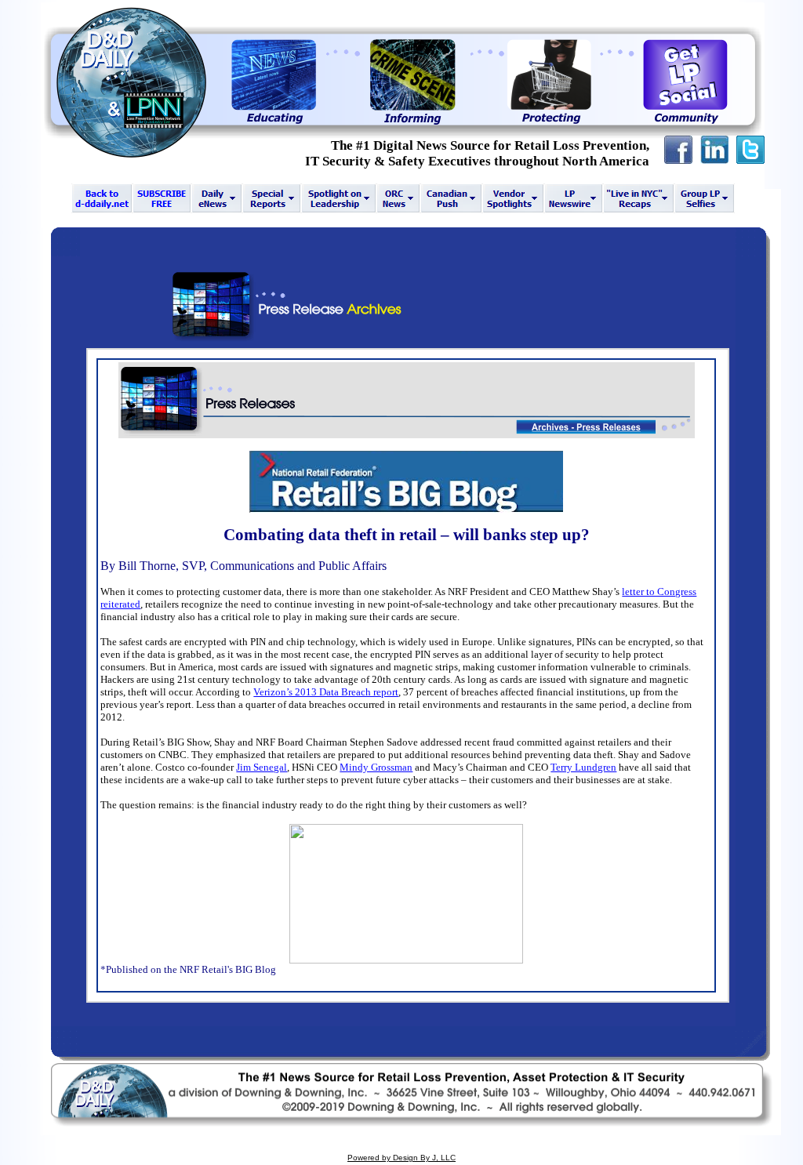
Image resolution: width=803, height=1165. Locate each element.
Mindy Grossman (376, 767)
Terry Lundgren (583, 767)
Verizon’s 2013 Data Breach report (325, 692)
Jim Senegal (261, 767)
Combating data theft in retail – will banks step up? (406, 534)
